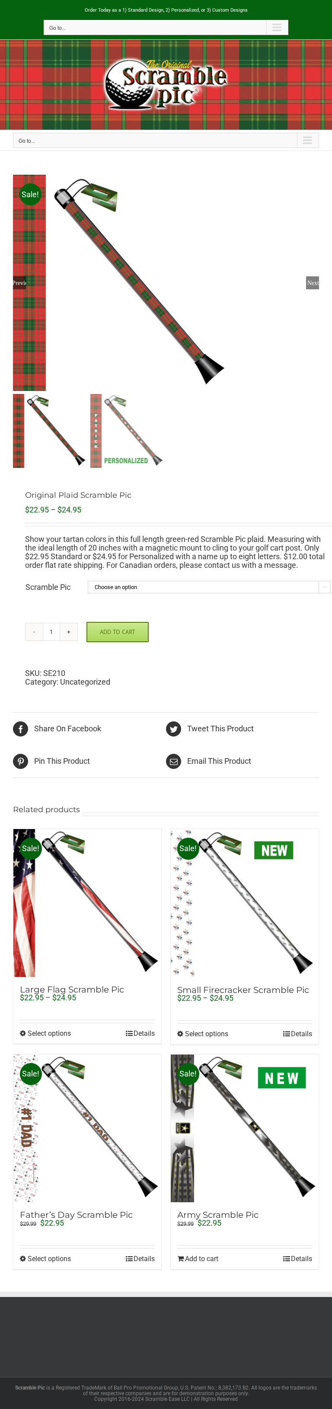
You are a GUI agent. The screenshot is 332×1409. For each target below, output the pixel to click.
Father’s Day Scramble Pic (76, 1215)
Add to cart (117, 632)
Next (313, 283)
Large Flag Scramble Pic (72, 989)
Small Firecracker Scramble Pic (243, 990)
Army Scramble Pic (218, 1215)
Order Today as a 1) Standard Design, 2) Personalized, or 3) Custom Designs (166, 10)
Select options (49, 1034)
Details (144, 1034)
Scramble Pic (48, 587)
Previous (19, 283)
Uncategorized (85, 681)
